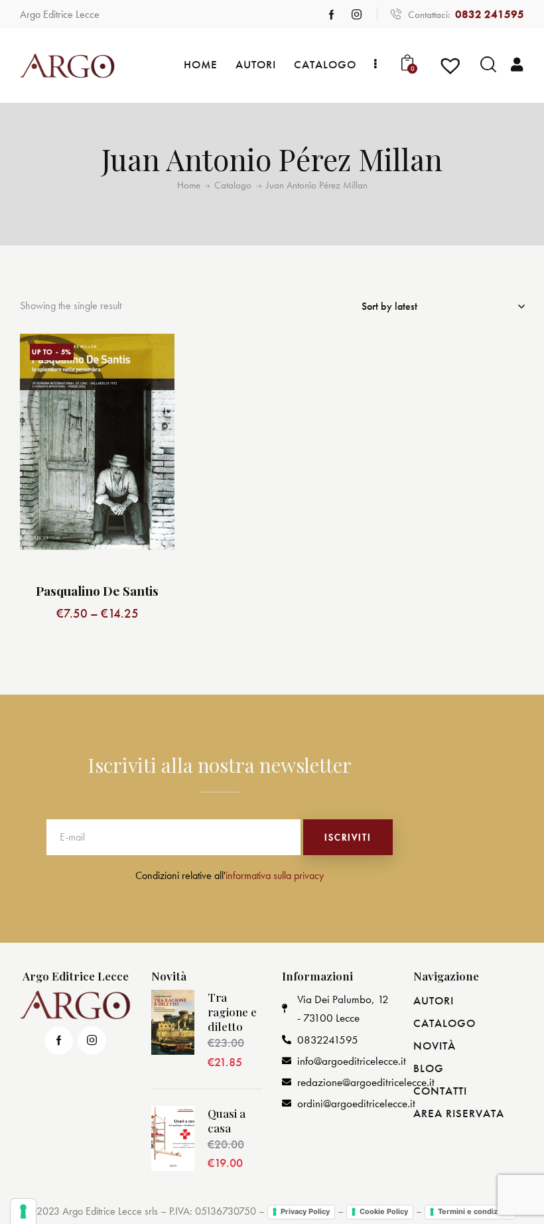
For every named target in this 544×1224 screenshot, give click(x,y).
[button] (149, 358)
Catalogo (232, 185)
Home (188, 185)
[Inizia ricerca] (488, 64)
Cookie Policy (384, 1211)
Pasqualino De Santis (97, 590)
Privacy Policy (305, 1211)
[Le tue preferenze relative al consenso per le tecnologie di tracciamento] (23, 1211)
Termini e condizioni (474, 1211)
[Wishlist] (452, 70)
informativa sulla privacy (275, 875)
